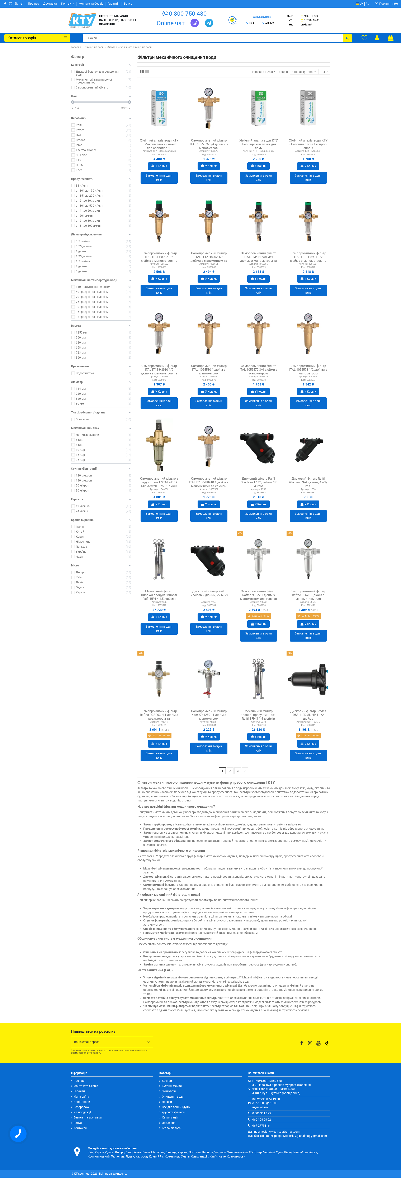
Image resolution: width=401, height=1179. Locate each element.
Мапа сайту (81, 1096)
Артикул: (147, 151)
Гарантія (114, 3)
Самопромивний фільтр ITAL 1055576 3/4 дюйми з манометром (209, 144)
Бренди (167, 1080)
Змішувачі (169, 1091)
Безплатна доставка (88, 1117)
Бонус (128, 3)
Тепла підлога (171, 1128)
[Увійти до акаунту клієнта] (377, 38)
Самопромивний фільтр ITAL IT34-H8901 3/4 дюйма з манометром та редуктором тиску (258, 258)
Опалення (168, 1123)
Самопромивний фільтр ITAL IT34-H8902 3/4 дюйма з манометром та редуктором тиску (159, 258)
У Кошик (161, 166)
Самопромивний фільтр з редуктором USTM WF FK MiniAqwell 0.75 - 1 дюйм (159, 482)
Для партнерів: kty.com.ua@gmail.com (273, 1131)
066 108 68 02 (261, 1119)
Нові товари (82, 1101)
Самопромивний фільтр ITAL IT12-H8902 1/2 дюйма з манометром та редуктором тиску (208, 258)
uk (361, 3)
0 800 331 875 (261, 1113)
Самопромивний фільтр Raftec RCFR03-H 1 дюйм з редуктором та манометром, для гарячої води (159, 718)
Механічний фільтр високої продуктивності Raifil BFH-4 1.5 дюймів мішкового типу (159, 596)
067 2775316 (261, 1125)
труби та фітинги (173, 1112)
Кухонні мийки (172, 1086)
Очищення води (173, 1096)
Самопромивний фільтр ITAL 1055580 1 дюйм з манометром (209, 369)
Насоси (167, 1101)
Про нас (33, 3)
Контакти (68, 3)
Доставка (50, 3)
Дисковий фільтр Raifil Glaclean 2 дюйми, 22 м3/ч (209, 593)
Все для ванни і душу (176, 1107)
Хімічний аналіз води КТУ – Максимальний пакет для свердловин (159, 144)
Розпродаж (81, 1107)
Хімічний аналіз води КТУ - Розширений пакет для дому (258, 144)
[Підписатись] (148, 1042)
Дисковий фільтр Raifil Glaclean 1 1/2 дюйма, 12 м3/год (259, 482)
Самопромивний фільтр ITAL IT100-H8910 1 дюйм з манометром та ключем (208, 482)
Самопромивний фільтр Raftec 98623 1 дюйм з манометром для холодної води (308, 596)
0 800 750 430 (188, 13)
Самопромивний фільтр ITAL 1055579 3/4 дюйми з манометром (259, 369)
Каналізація (170, 1117)
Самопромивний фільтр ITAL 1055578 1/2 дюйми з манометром (308, 369)
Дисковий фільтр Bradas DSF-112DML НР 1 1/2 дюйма (308, 714)
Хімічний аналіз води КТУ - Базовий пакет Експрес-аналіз (308, 144)
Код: (154, 154)
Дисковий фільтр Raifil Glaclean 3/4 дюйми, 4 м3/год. (308, 482)
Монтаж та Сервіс (91, 3)
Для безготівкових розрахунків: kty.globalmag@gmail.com (287, 1135)
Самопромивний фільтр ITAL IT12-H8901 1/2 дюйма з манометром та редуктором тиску (308, 258)
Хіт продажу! (82, 1112)
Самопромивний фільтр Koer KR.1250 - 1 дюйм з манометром (209, 714)
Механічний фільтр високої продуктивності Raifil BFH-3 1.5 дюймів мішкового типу (258, 716)
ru (367, 3)
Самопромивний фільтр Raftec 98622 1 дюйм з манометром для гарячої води (258, 596)
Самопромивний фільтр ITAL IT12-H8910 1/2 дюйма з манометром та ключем (159, 371)
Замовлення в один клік (159, 178)
